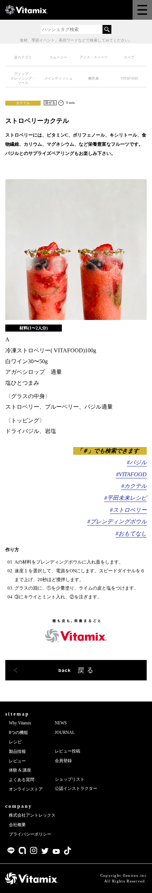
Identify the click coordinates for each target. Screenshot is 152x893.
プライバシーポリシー (30, 834)
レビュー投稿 (67, 751)
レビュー (17, 761)
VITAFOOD (129, 78)
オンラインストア (26, 789)
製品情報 (17, 751)
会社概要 (17, 824)
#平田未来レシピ (125, 498)
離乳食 (93, 78)
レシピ (15, 742)
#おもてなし (131, 533)
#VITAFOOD (131, 474)
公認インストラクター (76, 788)
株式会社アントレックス (32, 815)
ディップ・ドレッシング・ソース (23, 78)
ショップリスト (69, 779)
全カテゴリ (23, 57)
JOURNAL (65, 732)
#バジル (137, 462)
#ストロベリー (128, 510)
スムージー (58, 57)
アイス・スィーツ (94, 57)
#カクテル (134, 486)
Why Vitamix (20, 723)
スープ (129, 57)
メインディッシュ (58, 78)
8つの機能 (18, 732)
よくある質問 (21, 779)
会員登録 (63, 760)
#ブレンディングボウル (117, 521)
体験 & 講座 (20, 770)
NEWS (61, 723)
